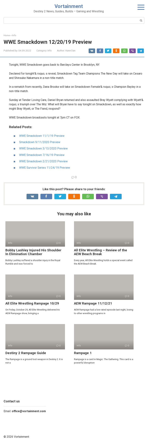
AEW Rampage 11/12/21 (93, 303)
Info (49, 50)
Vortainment (69, 6)
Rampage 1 (83, 353)
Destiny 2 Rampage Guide (25, 353)
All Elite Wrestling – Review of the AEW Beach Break (100, 252)
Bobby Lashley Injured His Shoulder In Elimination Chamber (33, 252)
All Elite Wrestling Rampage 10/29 (32, 303)
